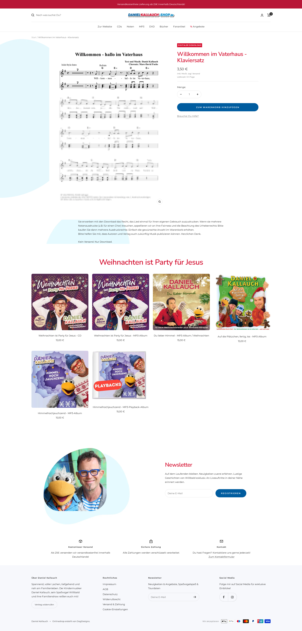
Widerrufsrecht (111, 599)
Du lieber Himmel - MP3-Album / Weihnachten (181, 335)
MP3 (141, 26)
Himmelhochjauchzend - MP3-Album (60, 413)
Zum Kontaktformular (222, 556)
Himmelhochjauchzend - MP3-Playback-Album (120, 407)
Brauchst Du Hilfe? (188, 116)
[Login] (262, 15)
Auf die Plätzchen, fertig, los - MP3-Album (242, 336)
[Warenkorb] (269, 15)
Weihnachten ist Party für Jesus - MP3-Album (120, 335)
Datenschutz (110, 594)
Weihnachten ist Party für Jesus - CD (60, 335)
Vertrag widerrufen (44, 604)
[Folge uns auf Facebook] (223, 597)
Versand (196, 73)
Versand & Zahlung (114, 604)
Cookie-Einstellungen (115, 609)
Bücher (164, 26)
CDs (119, 26)
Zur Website (105, 26)
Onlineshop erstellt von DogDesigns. (71, 621)
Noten (130, 26)
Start (33, 37)
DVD (152, 26)
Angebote (197, 26)
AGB (105, 589)
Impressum (109, 584)
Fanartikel (179, 26)
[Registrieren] (194, 597)
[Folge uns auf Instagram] (232, 597)
